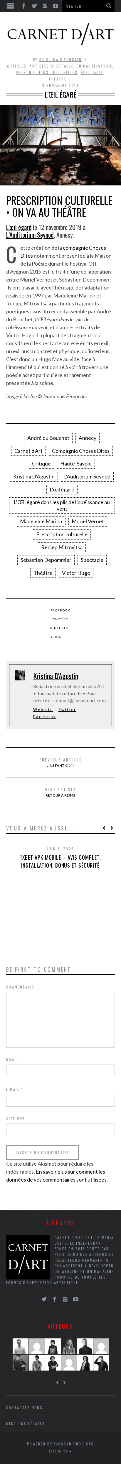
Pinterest (60, 628)
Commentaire (20, 986)
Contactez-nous (24, 1407)
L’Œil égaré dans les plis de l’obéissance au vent (62, 505)
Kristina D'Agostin (60, 59)
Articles (16, 65)
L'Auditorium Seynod (87, 476)
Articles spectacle (51, 65)
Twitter (60, 619)
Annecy (87, 438)
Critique (41, 463)
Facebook (60, 610)
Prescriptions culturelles (47, 72)
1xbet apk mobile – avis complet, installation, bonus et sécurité (60, 861)
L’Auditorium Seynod (30, 234)
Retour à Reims (60, 791)
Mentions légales (25, 1423)
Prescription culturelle (62, 534)
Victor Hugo (76, 573)
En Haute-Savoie (94, 65)
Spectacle (92, 72)
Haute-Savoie (76, 463)
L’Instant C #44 (60, 762)
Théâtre (57, 78)
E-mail (14, 1089)
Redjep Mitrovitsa (62, 547)
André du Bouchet (48, 438)
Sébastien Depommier (46, 560)
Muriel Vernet (88, 521)
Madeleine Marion (41, 521)
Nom (12, 1059)
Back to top (59, 1451)
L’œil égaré (18, 227)
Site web (15, 1118)
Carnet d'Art (28, 451)
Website (43, 709)
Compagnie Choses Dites (81, 451)
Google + (60, 637)
